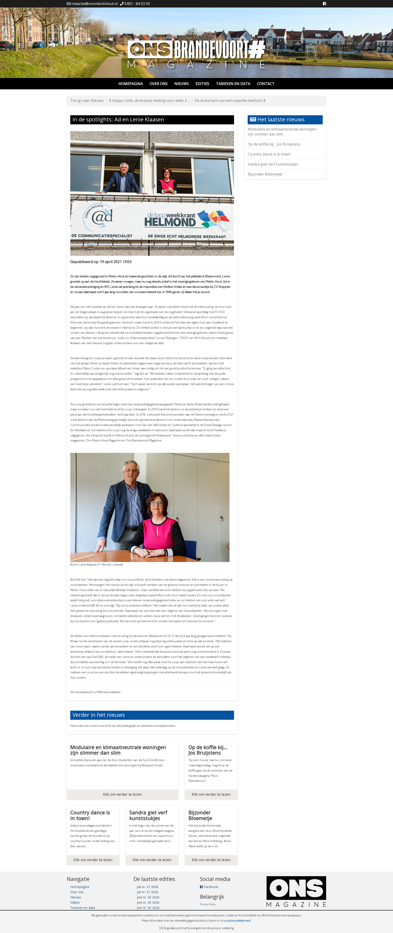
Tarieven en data (233, 83)
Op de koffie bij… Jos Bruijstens (274, 144)
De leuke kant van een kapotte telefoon (229, 100)
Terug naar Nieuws (86, 100)
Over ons (159, 83)
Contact (266, 83)
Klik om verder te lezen (122, 794)
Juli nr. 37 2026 (147, 887)
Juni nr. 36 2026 (148, 897)
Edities (202, 83)
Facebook (210, 887)
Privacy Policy (208, 904)
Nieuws (181, 83)
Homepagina (130, 83)
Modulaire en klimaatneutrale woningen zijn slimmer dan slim (282, 132)
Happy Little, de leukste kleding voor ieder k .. (150, 100)
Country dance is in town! (269, 154)
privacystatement (239, 920)
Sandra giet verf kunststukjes (273, 164)
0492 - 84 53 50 (136, 3)
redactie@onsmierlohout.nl (94, 3)
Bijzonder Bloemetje (265, 174)
